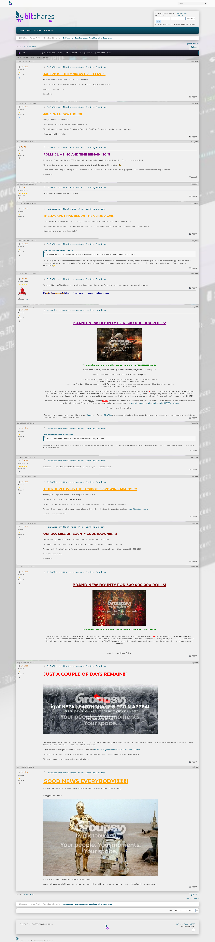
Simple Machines (46, 924)
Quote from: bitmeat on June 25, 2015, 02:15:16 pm (58, 434)
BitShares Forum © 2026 (185, 924)
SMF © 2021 (33, 924)
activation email (176, 16)
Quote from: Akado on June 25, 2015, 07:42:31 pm (58, 250)
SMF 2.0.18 (24, 924)
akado (28, 300)
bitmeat (25, 187)
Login (37, 30)
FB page (88, 415)
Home (21, 30)
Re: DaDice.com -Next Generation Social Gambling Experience (76, 67)
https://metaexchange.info (53, 293)
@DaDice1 (107, 415)
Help (29, 30)
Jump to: (171, 910)
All (27, 47)
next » (196, 44)
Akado (24, 278)
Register (49, 30)
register (184, 14)
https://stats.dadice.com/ (138, 509)
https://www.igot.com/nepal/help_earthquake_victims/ (117, 750)
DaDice (24, 66)
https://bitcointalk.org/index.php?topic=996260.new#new (155, 403)
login (177, 14)
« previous (190, 44)
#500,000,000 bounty (146, 365)
